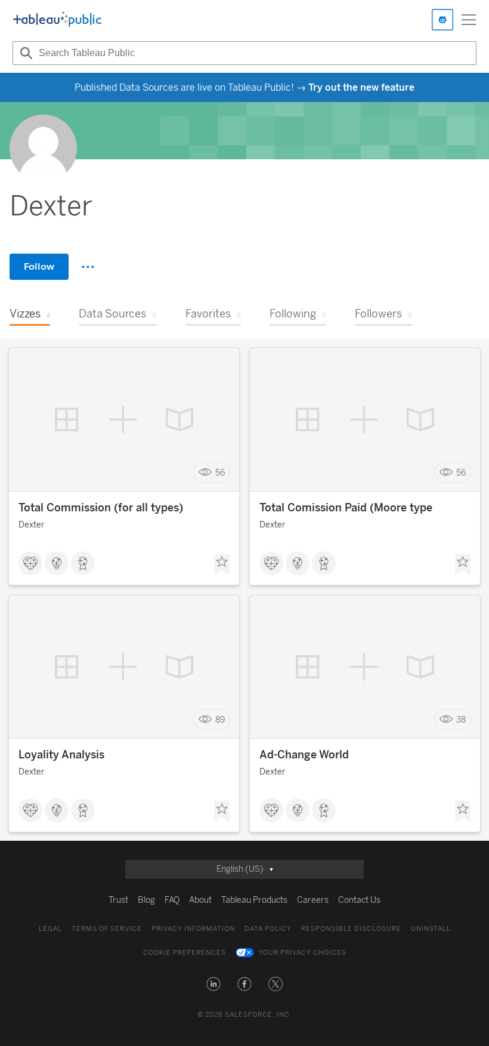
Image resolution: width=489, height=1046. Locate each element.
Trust (118, 900)
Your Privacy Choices (302, 952)
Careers (313, 900)
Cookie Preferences (184, 952)
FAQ (172, 900)
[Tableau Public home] (57, 19)
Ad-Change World (304, 754)
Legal (50, 929)
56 (220, 473)
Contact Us (359, 900)
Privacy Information (193, 929)
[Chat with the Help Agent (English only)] (442, 19)
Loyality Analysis (61, 754)
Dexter (31, 525)
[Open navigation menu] (468, 19)
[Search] (24, 53)
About (200, 900)
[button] (213, 983)
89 (220, 720)
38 (461, 720)
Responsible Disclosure (351, 929)
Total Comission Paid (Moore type (345, 507)
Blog (146, 900)
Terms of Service (107, 929)
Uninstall (431, 929)
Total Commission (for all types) (100, 507)
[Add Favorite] (222, 564)
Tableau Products (254, 900)
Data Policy (268, 929)
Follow (39, 266)
